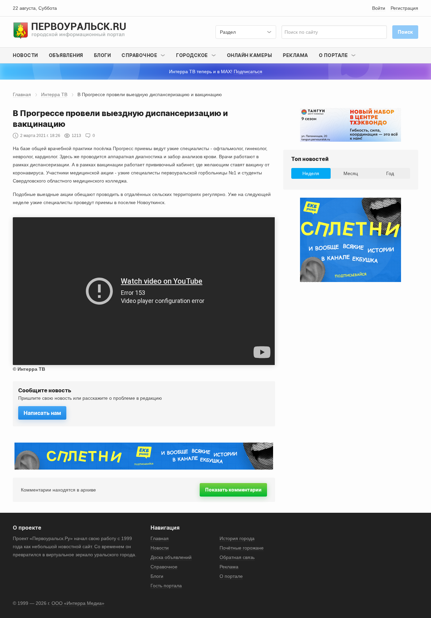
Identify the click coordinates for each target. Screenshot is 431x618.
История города (237, 538)
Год (390, 173)
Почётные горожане (242, 548)
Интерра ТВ (54, 94)
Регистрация (404, 8)
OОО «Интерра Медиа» (78, 603)
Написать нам (42, 413)
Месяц (350, 173)
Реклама (295, 55)
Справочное (164, 566)
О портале (231, 576)
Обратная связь (237, 557)
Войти (378, 8)
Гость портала (166, 585)
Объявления (66, 55)
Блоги (102, 55)
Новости (25, 55)
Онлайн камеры (249, 55)
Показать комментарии (233, 490)
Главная (22, 94)
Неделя (310, 173)
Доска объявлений (171, 557)
